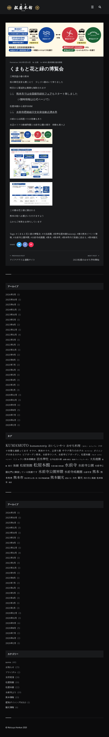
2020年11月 (11, 399)
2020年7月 (11, 414)
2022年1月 (11, 344)
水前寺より (11, 692)
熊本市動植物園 (43, 478)
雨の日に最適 (90, 477)
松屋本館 (41, 465)
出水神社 (43, 459)
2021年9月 (11, 354)
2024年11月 (11, 309)
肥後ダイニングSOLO (16, 702)
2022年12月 (11, 329)
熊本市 (57, 237)
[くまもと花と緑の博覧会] (10, 49)
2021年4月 (11, 379)
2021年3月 (11, 384)
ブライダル (11, 672)
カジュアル (93, 446)
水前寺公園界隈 (21, 237)
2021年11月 (11, 349)
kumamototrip (38, 445)
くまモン (84, 446)
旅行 (10, 465)
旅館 (16, 465)
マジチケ (9, 459)
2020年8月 (11, 409)
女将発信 (10, 677)
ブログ (93, 455)
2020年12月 (11, 394)
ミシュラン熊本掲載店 (24, 459)
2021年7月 (11, 364)
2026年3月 (11, 294)
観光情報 (58, 62)
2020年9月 (11, 404)
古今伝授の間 (56, 459)
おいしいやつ (56, 446)
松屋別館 (26, 465)
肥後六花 (68, 478)
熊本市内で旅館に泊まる (74, 237)
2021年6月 (11, 369)
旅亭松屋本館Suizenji (65, 233)
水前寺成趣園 (38, 237)
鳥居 (10, 482)
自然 (75, 477)
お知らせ (10, 667)
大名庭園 (47, 233)
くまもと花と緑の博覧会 (29, 233)
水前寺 (71, 465)
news (45, 62)
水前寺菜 (87, 472)
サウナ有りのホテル (73, 450)
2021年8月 (11, 359)
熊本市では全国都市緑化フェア (34, 93)
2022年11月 (11, 334)
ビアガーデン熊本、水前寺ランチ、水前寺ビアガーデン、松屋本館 (56, 454)
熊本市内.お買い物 (30, 478)
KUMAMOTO (17, 445)
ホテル (99, 455)
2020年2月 (11, 424)
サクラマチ (89, 451)
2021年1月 (11, 389)
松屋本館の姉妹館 (57, 466)
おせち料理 (73, 446)
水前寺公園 (86, 465)
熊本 (49, 237)
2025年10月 (11, 299)
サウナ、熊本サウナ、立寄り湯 (45, 450)
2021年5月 (11, 374)
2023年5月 (11, 319)
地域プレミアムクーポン (80, 459)
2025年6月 (11, 304)
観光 (80, 477)
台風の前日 (67, 459)
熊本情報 (51, 62)
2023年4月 (11, 324)
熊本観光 (93, 237)
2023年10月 (11, 314)
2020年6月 (11, 419)
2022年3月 (11, 339)
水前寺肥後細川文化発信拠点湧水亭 (36, 112)
